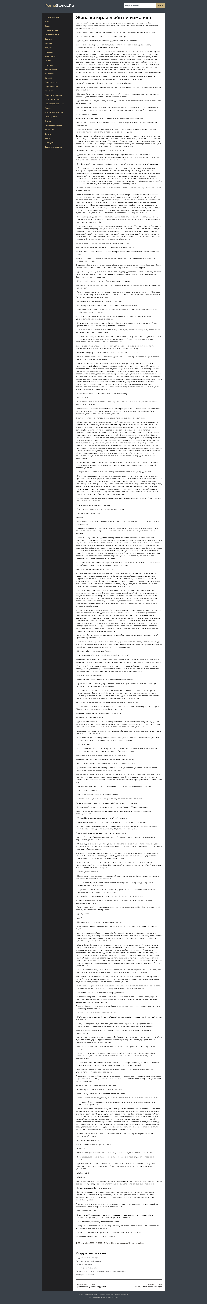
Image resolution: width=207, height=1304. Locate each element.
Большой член (51, 30)
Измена (48, 43)
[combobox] (140, 5)
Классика (49, 52)
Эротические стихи (53, 147)
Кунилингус (50, 56)
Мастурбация (51, 69)
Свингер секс (51, 117)
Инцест (48, 48)
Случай (48, 121)
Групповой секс (52, 35)
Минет (48, 61)
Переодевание (51, 87)
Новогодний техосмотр (86, 1268)
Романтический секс (54, 112)
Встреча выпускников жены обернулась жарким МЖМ (101, 1271)
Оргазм (48, 78)
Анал (47, 22)
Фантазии (49, 130)
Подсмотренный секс (54, 104)
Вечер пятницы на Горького (88, 1261)
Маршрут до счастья (85, 1275)
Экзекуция (50, 143)
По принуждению (53, 99)
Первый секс (51, 82)
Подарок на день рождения (88, 1258)
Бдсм (47, 26)
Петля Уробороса (84, 1265)
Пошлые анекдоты (53, 95)
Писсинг (49, 91)
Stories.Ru (59, 5)
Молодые (49, 65)
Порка (48, 108)
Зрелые (48, 39)
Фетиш (48, 134)
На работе (49, 74)
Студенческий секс (53, 125)
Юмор (47, 138)
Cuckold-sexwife (52, 17)
